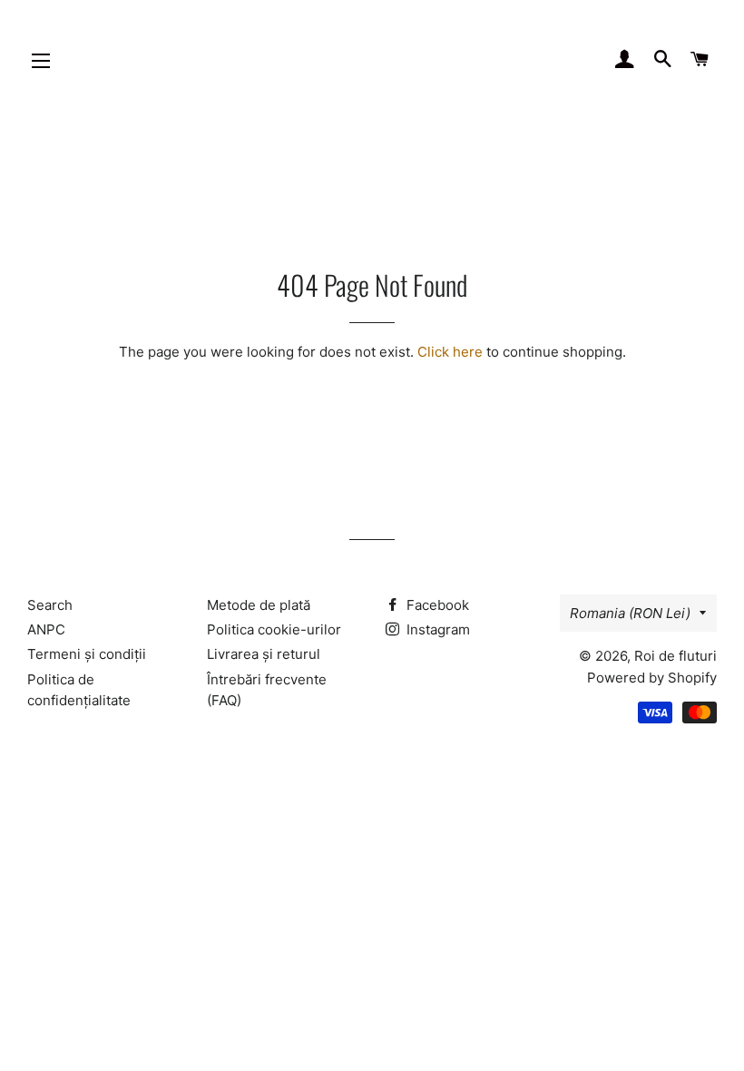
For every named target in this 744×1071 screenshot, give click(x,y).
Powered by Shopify (652, 677)
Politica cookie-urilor (274, 629)
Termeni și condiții (86, 654)
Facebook (436, 605)
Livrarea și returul (263, 654)
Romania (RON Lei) (630, 613)
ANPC (46, 629)
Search (50, 605)
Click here (450, 351)
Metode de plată (258, 605)
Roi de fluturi (675, 655)
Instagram (436, 629)
